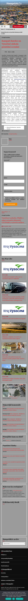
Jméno (5, 177)
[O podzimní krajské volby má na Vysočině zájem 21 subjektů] (14, 267)
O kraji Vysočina (6, 37)
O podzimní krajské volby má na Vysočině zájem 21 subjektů (12, 277)
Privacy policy (19, 598)
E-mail (5, 184)
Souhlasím (8, 598)
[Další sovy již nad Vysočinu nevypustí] (14, 309)
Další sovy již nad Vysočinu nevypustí (13, 318)
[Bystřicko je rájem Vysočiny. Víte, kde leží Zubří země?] (14, 369)
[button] (11, 26)
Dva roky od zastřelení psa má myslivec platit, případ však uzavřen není (13, 358)
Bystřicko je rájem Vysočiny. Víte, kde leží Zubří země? (13, 379)
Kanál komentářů (5, 562)
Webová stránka (8, 191)
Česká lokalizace (5, 566)
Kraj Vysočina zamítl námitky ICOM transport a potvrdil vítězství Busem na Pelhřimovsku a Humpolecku (13, 298)
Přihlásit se (3, 554)
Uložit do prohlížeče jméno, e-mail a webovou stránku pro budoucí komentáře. (14, 199)
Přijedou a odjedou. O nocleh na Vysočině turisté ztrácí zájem (11, 337)
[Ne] (26, 596)
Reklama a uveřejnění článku (7, 580)
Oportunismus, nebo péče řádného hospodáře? (14, 456)
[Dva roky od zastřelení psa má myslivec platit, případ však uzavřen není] (14, 347)
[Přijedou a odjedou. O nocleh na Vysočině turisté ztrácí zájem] (14, 327)
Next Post (5, 211)
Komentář (7, 160)
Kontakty (3, 573)
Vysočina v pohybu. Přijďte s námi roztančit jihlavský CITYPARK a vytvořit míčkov (13, 220)
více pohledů (14, 398)
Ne (13, 598)
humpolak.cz (14, 3)
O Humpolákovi (4, 576)
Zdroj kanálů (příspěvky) (7, 558)
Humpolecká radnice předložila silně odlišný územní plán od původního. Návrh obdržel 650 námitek (13, 471)
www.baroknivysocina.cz (20, 79)
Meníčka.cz (8, 440)
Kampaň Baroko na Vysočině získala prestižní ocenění (11, 44)
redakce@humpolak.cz (17, 490)
